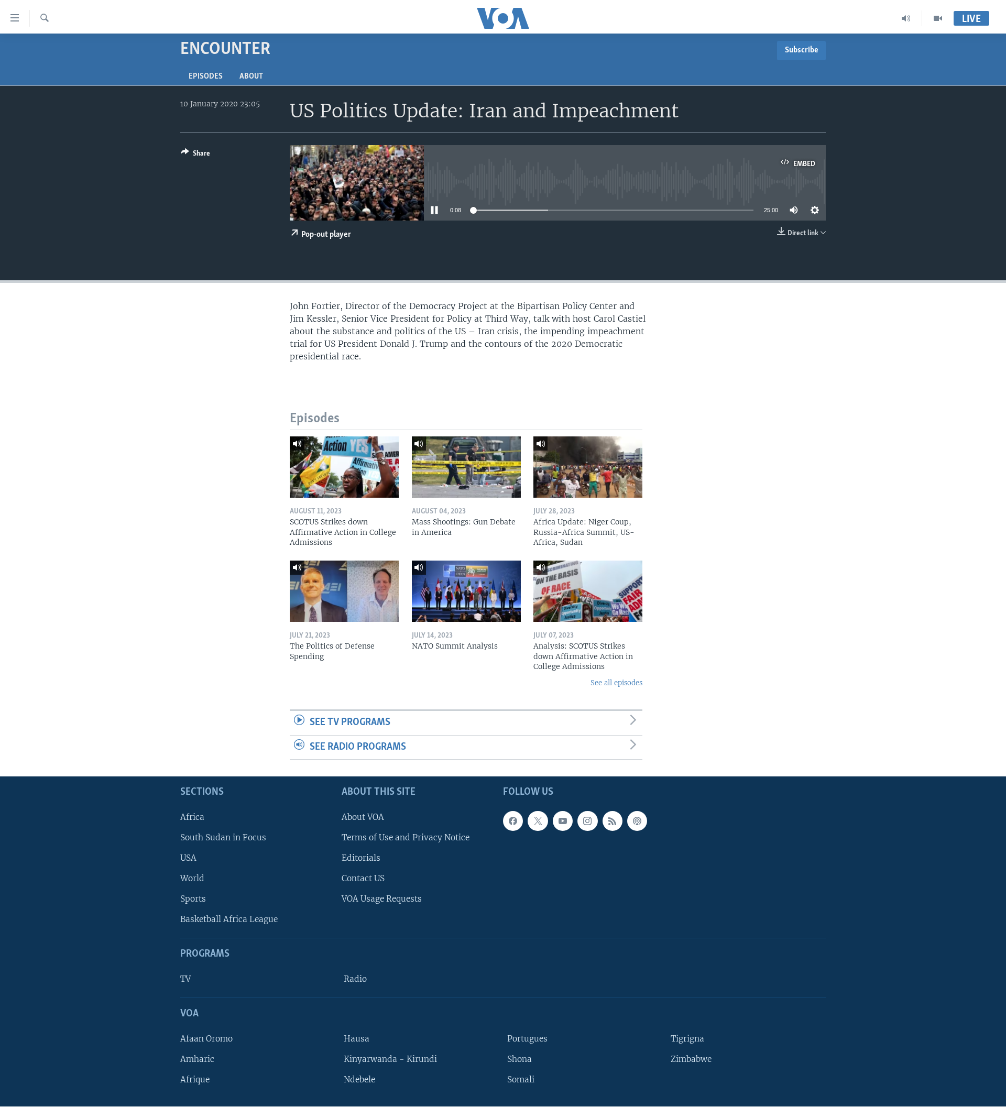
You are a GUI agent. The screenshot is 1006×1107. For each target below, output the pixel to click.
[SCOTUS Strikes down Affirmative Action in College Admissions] (344, 467)
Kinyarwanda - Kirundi (390, 1059)
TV (185, 979)
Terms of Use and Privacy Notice (405, 837)
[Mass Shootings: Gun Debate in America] (466, 467)
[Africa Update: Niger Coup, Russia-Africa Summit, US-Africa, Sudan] (587, 467)
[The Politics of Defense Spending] (344, 591)
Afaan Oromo (206, 1039)
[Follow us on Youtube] (563, 821)
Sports (193, 899)
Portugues (527, 1039)
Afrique (195, 1079)
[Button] (195, 155)
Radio (355, 979)
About (251, 76)
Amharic (197, 1059)
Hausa (356, 1039)
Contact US (363, 878)
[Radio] (906, 18)
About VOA (363, 817)
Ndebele (359, 1079)
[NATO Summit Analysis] (466, 591)
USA (188, 858)
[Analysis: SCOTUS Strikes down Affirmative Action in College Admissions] (587, 591)
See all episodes (616, 682)
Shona (519, 1059)
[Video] (938, 18)
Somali (520, 1079)
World (192, 878)
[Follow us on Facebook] (513, 821)
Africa (192, 817)
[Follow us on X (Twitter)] (538, 821)
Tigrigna (687, 1039)
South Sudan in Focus (223, 837)
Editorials (361, 858)
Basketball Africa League (229, 920)
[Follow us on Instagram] (587, 821)
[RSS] (612, 821)
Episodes (206, 76)
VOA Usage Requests (382, 899)
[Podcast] (637, 821)
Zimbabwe (691, 1059)
